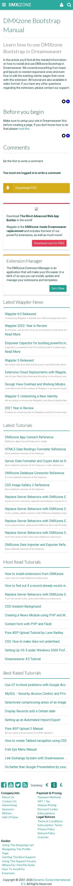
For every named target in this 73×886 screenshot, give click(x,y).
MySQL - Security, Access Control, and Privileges (36, 694)
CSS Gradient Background (23, 606)
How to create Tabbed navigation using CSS (36, 741)
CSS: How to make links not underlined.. (33, 641)
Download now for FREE (49, 243)
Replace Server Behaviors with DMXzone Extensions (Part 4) (36, 497)
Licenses (43, 837)
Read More (12, 334)
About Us (8, 797)
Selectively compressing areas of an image (35, 702)
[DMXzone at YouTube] (11, 785)
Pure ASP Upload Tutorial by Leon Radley (34, 633)
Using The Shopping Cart (18, 845)
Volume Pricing (47, 805)
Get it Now (58, 288)
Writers (7, 813)
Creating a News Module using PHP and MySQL (36, 615)
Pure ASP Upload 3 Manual (24, 729)
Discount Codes (48, 809)
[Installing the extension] (68, 102)
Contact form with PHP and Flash (28, 624)
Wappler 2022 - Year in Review (26, 326)
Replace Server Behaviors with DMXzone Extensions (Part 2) (36, 521)
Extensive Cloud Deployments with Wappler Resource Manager (36, 372)
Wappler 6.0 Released (20, 314)
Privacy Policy (46, 829)
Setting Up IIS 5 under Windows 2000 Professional (36, 650)
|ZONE (12, 4)
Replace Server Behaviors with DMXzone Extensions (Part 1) (36, 533)
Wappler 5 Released (19, 360)
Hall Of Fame (10, 817)
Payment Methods (49, 797)
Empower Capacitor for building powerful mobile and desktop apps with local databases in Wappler (36, 343)
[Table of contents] (63, 102)
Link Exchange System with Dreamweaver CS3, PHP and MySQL (36, 758)
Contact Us (9, 801)
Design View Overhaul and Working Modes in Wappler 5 (36, 384)
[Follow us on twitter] (18, 785)
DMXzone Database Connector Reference (34, 473)
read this (23, 128)
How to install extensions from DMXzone (34, 574)
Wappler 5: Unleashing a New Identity (31, 396)
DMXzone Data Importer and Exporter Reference (36, 545)
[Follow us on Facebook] (3, 785)
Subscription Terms (50, 825)
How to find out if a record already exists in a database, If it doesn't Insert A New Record (36, 586)
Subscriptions (46, 813)
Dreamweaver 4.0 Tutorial (23, 659)
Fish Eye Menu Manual (21, 749)
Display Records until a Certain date (30, 711)
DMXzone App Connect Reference (29, 437)
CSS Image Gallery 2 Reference (27, 485)
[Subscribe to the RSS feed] (25, 785)
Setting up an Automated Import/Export (32, 720)
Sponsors (8, 809)
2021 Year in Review (19, 408)
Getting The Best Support (19, 857)
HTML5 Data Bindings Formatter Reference (35, 449)
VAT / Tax (44, 801)
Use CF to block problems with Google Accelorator (36, 685)
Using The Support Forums (19, 861)
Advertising (9, 805)
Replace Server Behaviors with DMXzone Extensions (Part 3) (36, 509)
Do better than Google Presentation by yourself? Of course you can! (36, 767)
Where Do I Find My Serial (18, 865)
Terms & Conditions (50, 821)
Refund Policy (46, 833)
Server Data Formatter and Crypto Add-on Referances (36, 461)
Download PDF (26, 188)
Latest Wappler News (23, 302)
